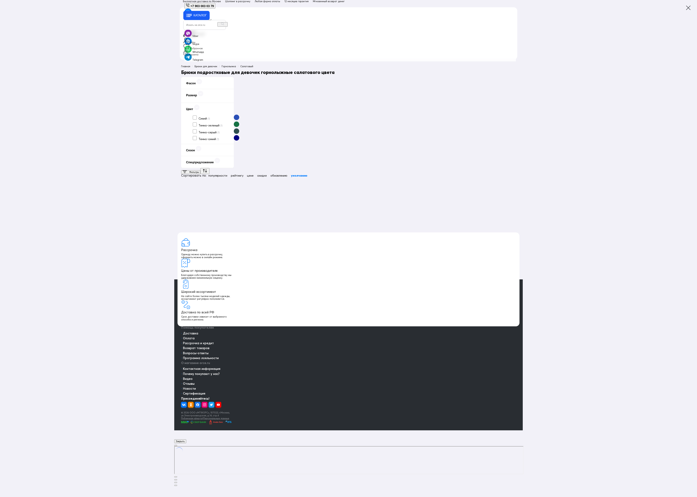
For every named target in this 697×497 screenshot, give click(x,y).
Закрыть (180, 441)
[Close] (175, 445)
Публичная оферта (191, 418)
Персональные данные (216, 418)
